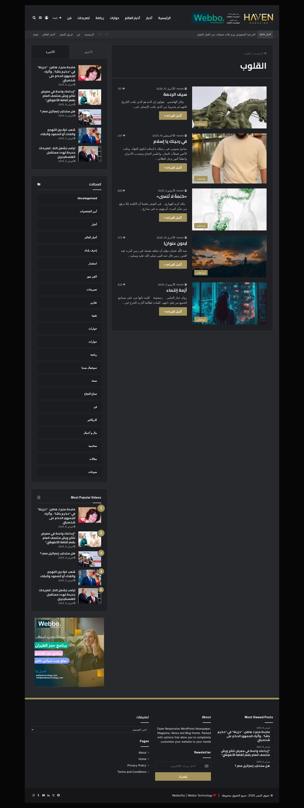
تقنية (35, 34)
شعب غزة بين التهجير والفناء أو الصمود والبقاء (57, 132)
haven (180, 88)
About (142, 752)
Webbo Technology (200, 795)
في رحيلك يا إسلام (170, 141)
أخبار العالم (132, 18)
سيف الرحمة (175, 94)
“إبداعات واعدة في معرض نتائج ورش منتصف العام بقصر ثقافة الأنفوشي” (58, 96)
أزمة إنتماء (176, 290)
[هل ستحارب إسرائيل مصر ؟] (89, 117)
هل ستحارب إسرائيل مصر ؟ (57, 111)
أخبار (149, 18)
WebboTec (178, 795)
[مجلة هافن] (231, 17)
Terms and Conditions (131, 771)
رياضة (100, 18)
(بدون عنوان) (175, 243)
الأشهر (88, 52)
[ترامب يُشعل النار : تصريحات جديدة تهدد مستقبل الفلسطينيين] (89, 154)
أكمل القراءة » (173, 115)
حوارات (114, 18)
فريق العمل (66, 34)
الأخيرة (50, 52)
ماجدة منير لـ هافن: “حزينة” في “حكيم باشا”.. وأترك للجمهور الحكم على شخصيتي (56, 74)
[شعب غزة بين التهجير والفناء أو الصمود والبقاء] (89, 135)
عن (78, 34)
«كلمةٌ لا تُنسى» (172, 196)
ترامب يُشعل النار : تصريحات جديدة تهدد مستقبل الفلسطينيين (57, 152)
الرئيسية (164, 18)
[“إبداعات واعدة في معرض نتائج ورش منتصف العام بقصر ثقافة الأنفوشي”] (89, 97)
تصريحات (83, 18)
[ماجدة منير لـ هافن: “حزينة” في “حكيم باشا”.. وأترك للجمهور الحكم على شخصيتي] (89, 73)
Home (142, 759)
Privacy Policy (136, 765)
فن (69, 18)
